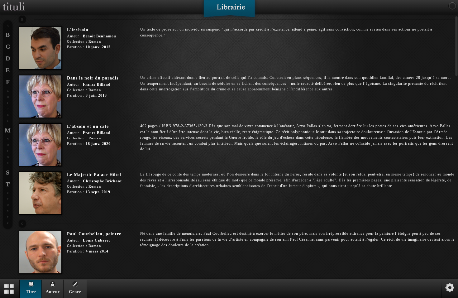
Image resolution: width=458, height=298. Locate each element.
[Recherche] (452, 6)
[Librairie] (229, 10)
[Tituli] (14, 2)
